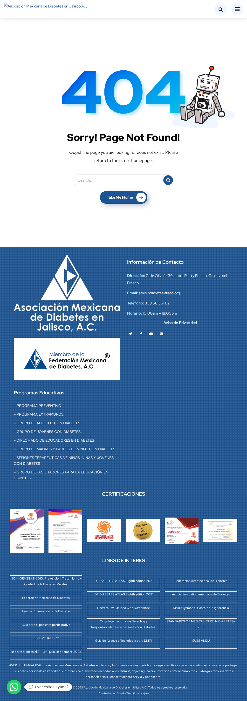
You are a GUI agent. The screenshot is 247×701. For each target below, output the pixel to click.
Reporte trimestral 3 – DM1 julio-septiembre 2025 (46, 652)
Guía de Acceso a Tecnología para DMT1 (123, 641)
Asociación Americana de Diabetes (46, 611)
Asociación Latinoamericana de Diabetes (201, 594)
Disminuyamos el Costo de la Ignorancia (201, 608)
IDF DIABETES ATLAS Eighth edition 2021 (123, 581)
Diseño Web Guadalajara (133, 693)
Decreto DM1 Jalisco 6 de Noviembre (123, 608)
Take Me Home (120, 197)
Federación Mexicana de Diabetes (46, 598)
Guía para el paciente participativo (45, 625)
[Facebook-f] (140, 333)
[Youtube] (151, 333)
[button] (14, 687)
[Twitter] (130, 333)
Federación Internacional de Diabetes (201, 581)
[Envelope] (161, 333)
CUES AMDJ (201, 641)
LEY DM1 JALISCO (46, 638)
